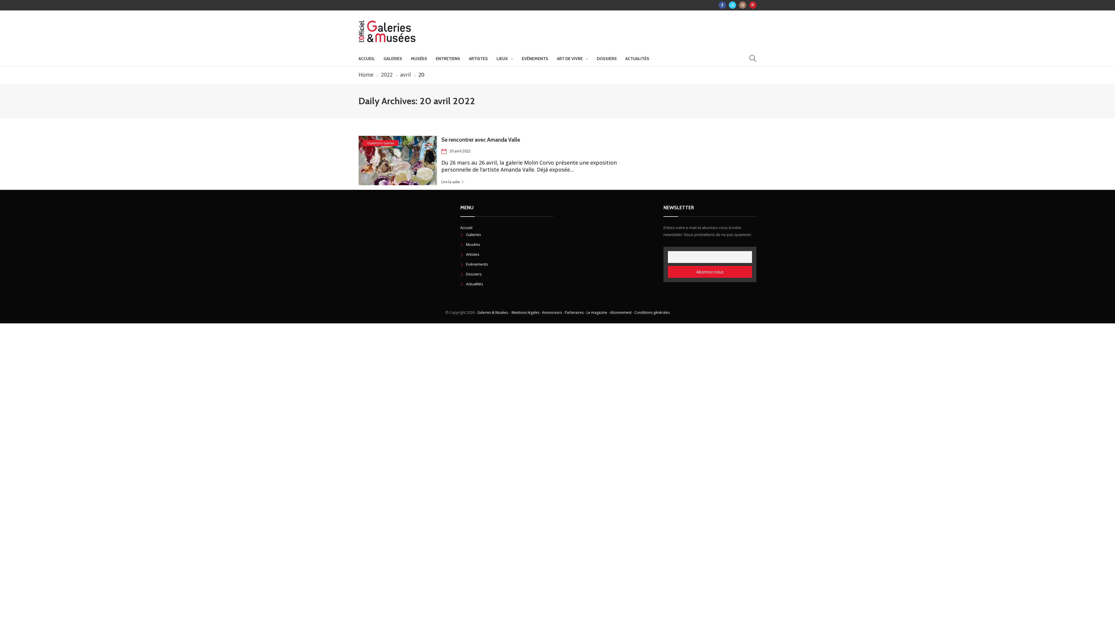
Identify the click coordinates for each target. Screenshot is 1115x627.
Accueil (367, 58)
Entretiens (448, 58)
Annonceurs (552, 312)
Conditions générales (652, 312)
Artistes (478, 58)
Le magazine (597, 312)
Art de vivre (570, 58)
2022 (387, 74)
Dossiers (607, 58)
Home (366, 74)
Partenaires (574, 312)
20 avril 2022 (459, 151)
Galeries (393, 58)
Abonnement (621, 312)
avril (405, 74)
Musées (419, 58)
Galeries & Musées (492, 312)
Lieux (502, 58)
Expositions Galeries (380, 143)
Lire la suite (450, 181)
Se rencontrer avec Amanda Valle (480, 139)
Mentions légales (525, 312)
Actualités (637, 58)
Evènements (535, 58)
